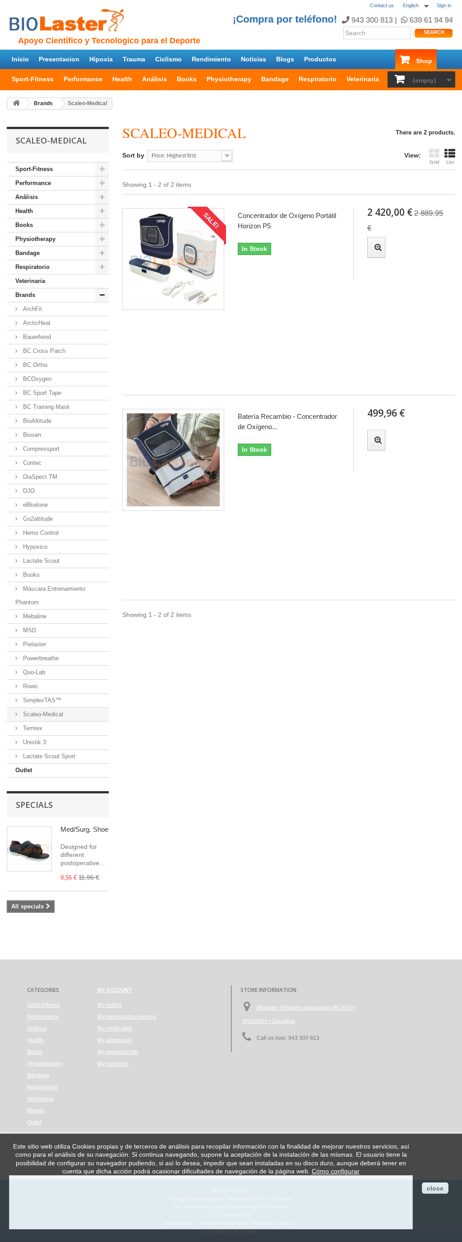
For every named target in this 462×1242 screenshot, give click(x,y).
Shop (424, 61)
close (435, 1188)
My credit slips (114, 1028)
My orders (109, 1005)
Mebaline (33, 616)
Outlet (23, 770)
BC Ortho (34, 364)
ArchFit (31, 309)
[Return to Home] (16, 103)
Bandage (275, 79)
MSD (28, 630)
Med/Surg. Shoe (84, 829)
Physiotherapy (229, 79)
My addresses (114, 1040)
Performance (83, 79)
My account (114, 990)
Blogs (285, 59)
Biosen (31, 434)
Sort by (133, 155)
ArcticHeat (36, 323)
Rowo (29, 686)
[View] (376, 247)
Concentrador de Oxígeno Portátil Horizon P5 (287, 221)
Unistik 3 (33, 742)
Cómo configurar (336, 1171)
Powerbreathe (40, 658)
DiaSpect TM (39, 476)
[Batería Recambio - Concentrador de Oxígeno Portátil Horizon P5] (173, 459)
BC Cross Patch (43, 351)
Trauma (134, 59)
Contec (31, 462)
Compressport (40, 448)
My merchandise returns (127, 1017)
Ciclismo (168, 59)
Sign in (444, 5)
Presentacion (59, 59)
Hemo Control (40, 532)
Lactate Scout (40, 560)
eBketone (34, 504)
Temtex (31, 728)
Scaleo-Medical (42, 714)
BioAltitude (36, 420)
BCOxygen (36, 378)
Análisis (154, 79)
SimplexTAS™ (41, 700)
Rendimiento (211, 59)
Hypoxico (34, 546)
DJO (28, 490)
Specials (34, 804)
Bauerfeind (36, 337)
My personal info (117, 1052)
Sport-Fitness (33, 79)
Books (187, 79)
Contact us (382, 5)
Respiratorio (318, 79)
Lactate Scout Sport (48, 756)
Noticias (253, 59)
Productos (320, 59)
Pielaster (33, 644)
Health (122, 79)
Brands (25, 295)
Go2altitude (37, 518)
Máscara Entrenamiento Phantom (50, 595)
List (450, 162)
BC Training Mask (45, 406)
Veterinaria (362, 79)
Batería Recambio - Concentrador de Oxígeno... (287, 421)
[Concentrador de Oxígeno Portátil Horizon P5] (173, 259)
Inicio (20, 59)
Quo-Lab (33, 672)
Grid (434, 162)
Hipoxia (101, 59)
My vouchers (113, 1064)
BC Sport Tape (41, 392)
